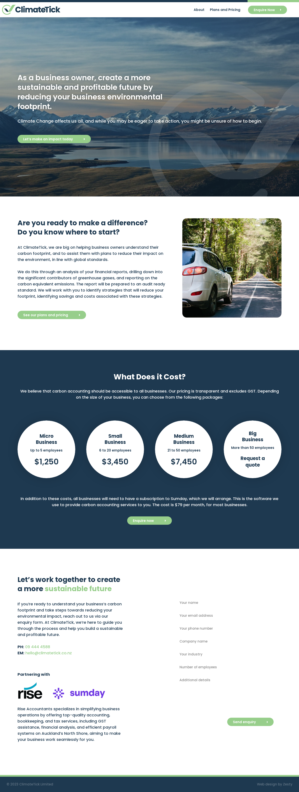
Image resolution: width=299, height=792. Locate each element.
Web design (267, 784)
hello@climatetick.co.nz (48, 653)
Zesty (287, 784)
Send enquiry (244, 722)
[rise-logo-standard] (30, 683)
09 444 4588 (37, 647)
